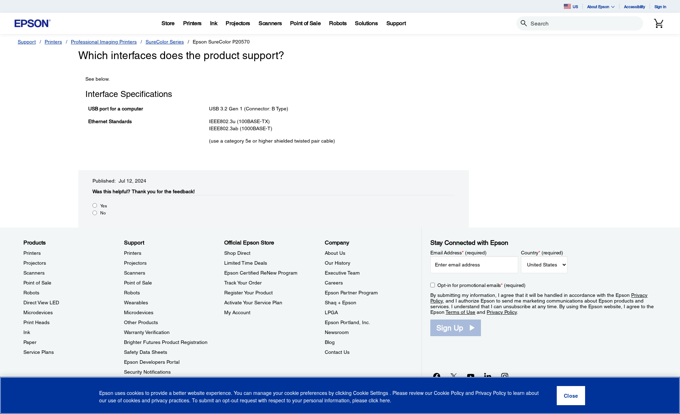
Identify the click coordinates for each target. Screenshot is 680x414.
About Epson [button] (598, 6)
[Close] (571, 395)
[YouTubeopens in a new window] (470, 376)
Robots (31, 292)
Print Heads (36, 322)
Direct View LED (41, 302)
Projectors (34, 263)
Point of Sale (37, 283)
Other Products (141, 322)
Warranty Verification (147, 332)
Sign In (660, 6)
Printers (53, 42)
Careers (334, 283)
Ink (26, 332)
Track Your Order (243, 283)
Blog (330, 342)
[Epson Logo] (32, 23)
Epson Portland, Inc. (347, 322)
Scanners (34, 273)
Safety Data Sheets (145, 352)
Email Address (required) (458, 252)
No (103, 213)
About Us (335, 253)
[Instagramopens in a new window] (504, 376)
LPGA (331, 312)
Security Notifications (147, 372)
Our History (337, 263)
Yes (103, 205)
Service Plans (38, 352)
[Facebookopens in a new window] (436, 376)
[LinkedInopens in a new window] (487, 376)
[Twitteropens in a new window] (453, 376)
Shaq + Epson (340, 302)
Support (27, 42)
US (575, 6)
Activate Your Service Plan (253, 302)
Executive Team (342, 273)
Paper (29, 342)
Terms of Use (460, 312)
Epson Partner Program (351, 292)
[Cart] (659, 23)
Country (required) (542, 252)
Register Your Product (248, 292)
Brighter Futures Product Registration (166, 342)
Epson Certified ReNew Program (261, 273)
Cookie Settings (371, 392)
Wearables (136, 302)
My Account (237, 312)
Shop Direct (237, 253)
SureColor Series (165, 42)
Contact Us (337, 352)
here (385, 400)
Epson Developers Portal (152, 362)
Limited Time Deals (245, 263)
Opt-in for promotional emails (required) (481, 285)
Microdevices (38, 312)
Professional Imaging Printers (104, 42)
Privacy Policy (502, 312)
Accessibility (634, 6)
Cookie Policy (449, 392)
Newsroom (337, 332)
